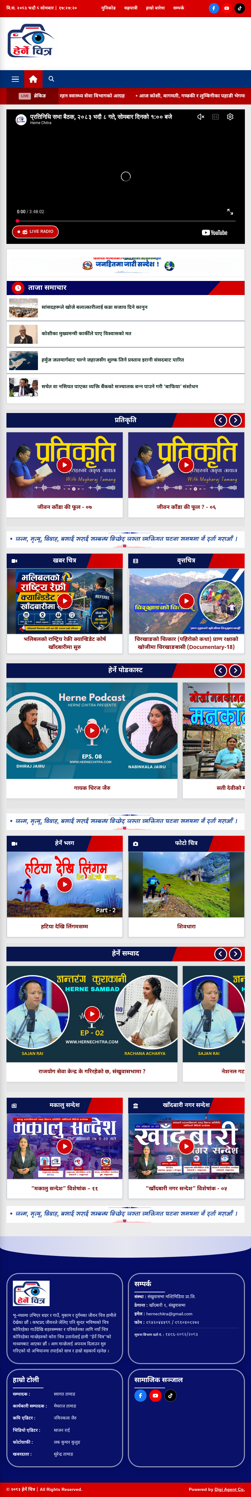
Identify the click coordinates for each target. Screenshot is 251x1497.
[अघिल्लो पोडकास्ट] (220, 670)
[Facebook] (214, 8)
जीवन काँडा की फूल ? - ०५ (186, 507)
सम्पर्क (178, 8)
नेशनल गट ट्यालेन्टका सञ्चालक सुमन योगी (159, 1071)
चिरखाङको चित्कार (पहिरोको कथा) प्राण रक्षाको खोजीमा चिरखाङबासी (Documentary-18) (186, 643)
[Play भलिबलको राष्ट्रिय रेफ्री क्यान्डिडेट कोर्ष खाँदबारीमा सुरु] (65, 601)
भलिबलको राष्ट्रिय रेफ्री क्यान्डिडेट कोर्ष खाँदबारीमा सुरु (65, 643)
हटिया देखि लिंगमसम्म (64, 926)
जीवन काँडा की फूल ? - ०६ (64, 507)
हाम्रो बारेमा (155, 8)
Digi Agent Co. (230, 1490)
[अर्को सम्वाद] (235, 954)
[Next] (235, 420)
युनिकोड (108, 8)
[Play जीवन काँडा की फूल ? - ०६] (65, 465)
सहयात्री (130, 8)
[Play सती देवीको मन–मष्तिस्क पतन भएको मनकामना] (92, 731)
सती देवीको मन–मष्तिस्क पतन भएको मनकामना (92, 788)
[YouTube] (227, 8)
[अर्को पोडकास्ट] (235, 670)
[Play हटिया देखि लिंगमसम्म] (65, 885)
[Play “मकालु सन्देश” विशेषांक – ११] (65, 1146)
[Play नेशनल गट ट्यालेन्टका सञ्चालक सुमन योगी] (159, 1014)
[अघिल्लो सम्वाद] (220, 954)
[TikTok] (239, 8)
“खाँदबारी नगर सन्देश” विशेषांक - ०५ (186, 1188)
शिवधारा (186, 926)
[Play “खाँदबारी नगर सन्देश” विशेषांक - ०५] (186, 1146)
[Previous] (220, 420)
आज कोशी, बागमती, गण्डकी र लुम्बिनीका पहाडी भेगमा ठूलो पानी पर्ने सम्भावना (148, 96)
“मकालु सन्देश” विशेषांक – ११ (64, 1188)
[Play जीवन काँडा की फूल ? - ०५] (186, 465)
